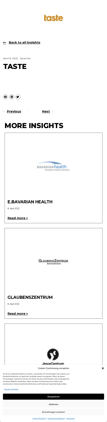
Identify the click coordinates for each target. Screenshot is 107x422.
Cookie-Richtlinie (39, 418)
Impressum (70, 418)
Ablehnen (53, 404)
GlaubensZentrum (30, 297)
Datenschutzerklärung (56, 418)
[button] (102, 368)
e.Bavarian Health (30, 201)
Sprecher (25, 58)
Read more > (18, 218)
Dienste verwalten (11, 389)
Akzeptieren (53, 396)
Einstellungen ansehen (53, 412)
